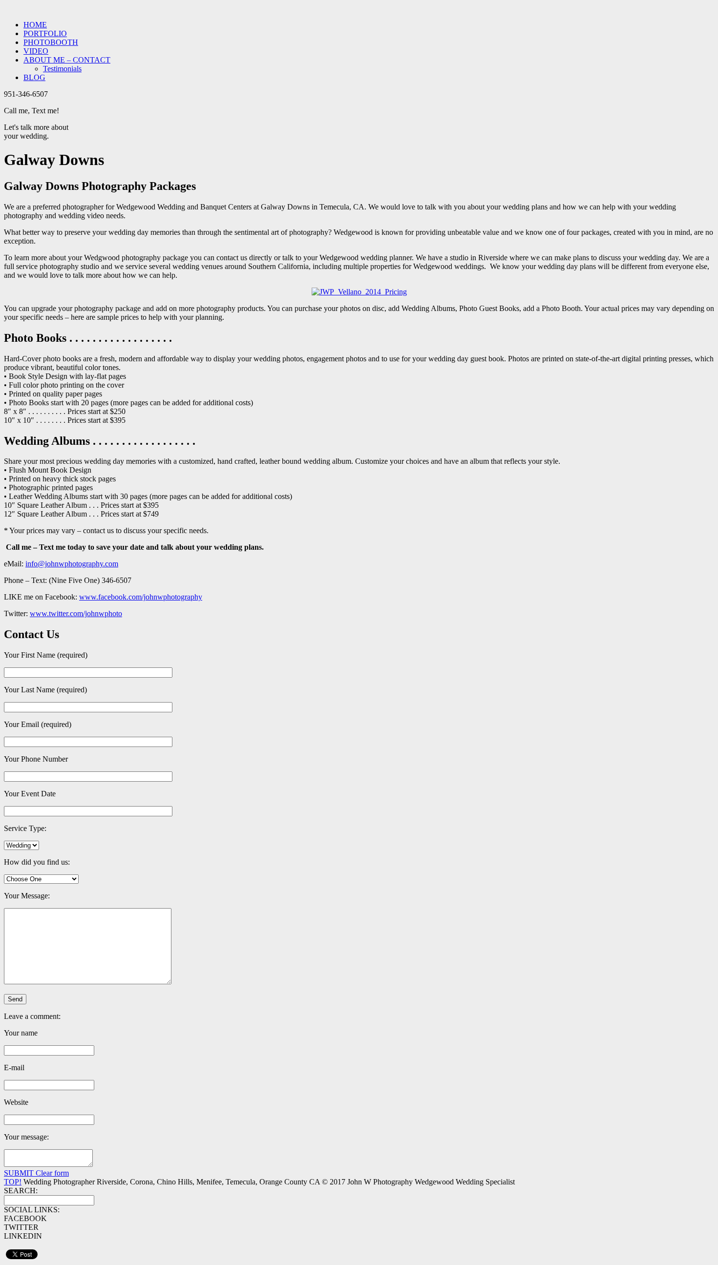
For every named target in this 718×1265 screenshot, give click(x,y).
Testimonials (62, 68)
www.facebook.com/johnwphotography (140, 597)
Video (35, 51)
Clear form (52, 1173)
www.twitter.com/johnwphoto (76, 613)
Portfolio (45, 33)
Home (35, 25)
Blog (34, 77)
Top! (12, 1182)
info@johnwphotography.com (71, 564)
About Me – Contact (66, 60)
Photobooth (50, 42)
